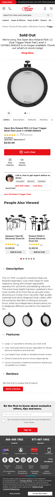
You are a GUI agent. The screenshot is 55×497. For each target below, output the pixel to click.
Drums (44, 20)
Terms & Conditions (19, 467)
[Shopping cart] (51, 8)
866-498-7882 (14, 439)
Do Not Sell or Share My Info (22, 472)
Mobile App (49, 453)
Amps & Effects (18, 20)
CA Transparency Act (9, 472)
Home (5, 26)
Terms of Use (37, 487)
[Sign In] (45, 8)
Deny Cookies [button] (15, 493)
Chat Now (37, 186)
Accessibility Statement (44, 467)
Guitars (5, 20)
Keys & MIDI (33, 20)
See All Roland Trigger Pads (17, 194)
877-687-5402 (41, 439)
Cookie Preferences (11, 489)
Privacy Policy (26, 481)
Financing (34, 453)
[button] (27, 269)
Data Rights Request (35, 472)
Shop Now (27, 53)
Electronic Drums (37, 26)
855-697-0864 (22, 186)
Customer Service (20, 453)
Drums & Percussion (18, 26)
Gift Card (5, 453)
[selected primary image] (27, 84)
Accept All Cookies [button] (40, 493)
